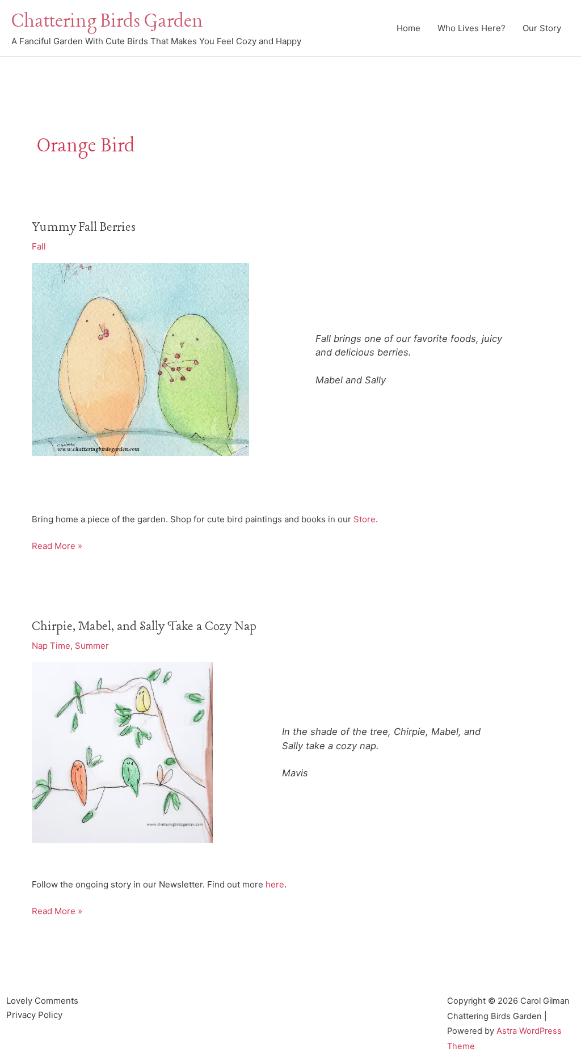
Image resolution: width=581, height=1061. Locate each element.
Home (408, 28)
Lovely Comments (42, 1000)
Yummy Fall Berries (84, 227)
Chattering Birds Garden (107, 21)
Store (364, 519)
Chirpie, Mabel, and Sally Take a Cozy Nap (144, 626)
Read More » (57, 546)
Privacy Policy (34, 1014)
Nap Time (51, 645)
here (275, 884)
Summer (92, 645)
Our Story (542, 28)
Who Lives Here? (471, 28)
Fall (39, 246)
